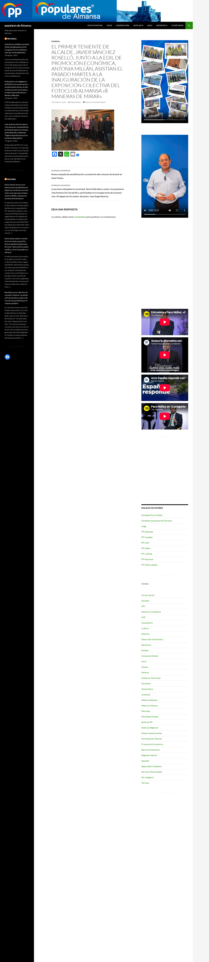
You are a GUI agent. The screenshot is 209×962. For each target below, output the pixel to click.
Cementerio (147, 622)
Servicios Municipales (151, 771)
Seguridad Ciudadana (151, 766)
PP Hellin (145, 548)
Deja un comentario (95, 102)
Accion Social (147, 595)
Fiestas (144, 667)
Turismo (145, 783)
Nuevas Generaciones (151, 733)
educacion (146, 645)
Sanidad (145, 760)
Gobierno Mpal (122, 25)
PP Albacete (147, 531)
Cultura (145, 628)
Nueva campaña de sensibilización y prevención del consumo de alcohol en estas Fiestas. (86, 174)
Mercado (145, 711)
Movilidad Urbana (150, 716)
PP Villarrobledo (149, 564)
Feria (143, 661)
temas (109, 25)
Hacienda (145, 683)
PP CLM (145, 542)
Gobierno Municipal (150, 678)
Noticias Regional (149, 727)
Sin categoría (147, 777)
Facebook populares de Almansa (156, 520)
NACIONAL (11, 179)
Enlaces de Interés (149, 656)
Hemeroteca (161, 25)
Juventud (145, 694)
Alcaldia (145, 600)
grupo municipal (95, 25)
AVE (143, 617)
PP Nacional (147, 559)
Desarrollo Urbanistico (152, 639)
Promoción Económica (152, 744)
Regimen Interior (149, 755)
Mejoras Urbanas (149, 705)
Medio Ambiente (149, 700)
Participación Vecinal (151, 738)
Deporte (145, 633)
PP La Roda (146, 553)
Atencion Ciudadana (151, 611)
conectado (80, 216)
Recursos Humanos (150, 749)
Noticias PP (138, 25)
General (55, 41)
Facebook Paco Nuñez (151, 515)
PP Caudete (147, 537)
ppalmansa (75, 102)
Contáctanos (177, 25)
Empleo (145, 650)
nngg (149, 25)
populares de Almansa (18, 25)
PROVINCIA (12, 39)
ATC (143, 606)
